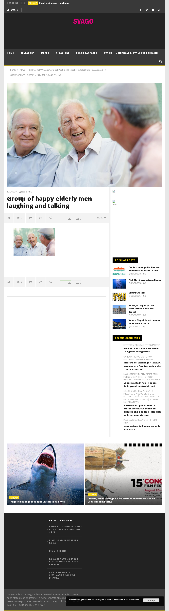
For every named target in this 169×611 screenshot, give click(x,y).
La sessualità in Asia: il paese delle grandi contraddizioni (140, 384)
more (100, 217)
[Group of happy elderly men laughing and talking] (34, 241)
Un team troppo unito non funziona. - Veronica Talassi (138, 358)
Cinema (14, 498)
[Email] (153, 10)
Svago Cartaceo (86, 53)
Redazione (62, 53)
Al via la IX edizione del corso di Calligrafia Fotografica (141, 350)
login (14, 9)
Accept (151, 600)
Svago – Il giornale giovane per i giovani (131, 53)
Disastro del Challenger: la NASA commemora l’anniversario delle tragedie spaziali (142, 366)
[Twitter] (147, 10)
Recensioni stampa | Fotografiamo (141, 345)
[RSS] (159, 10)
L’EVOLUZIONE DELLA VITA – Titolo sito (140, 421)
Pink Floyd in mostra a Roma (54, 3)
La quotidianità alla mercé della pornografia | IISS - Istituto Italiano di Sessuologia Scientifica (141, 377)
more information (131, 599)
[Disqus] (56, 346)
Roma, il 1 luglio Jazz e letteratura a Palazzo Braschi (141, 308)
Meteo (45, 53)
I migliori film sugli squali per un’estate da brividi (37, 501)
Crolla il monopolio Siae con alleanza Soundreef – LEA (144, 269)
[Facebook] (141, 10)
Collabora (27, 53)
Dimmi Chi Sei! (137, 292)
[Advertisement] (84, 36)
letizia (24, 191)
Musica (33, 3)
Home (10, 53)
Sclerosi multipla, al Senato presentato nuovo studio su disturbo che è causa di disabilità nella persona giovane (142, 410)
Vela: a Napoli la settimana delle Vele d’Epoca (144, 322)
